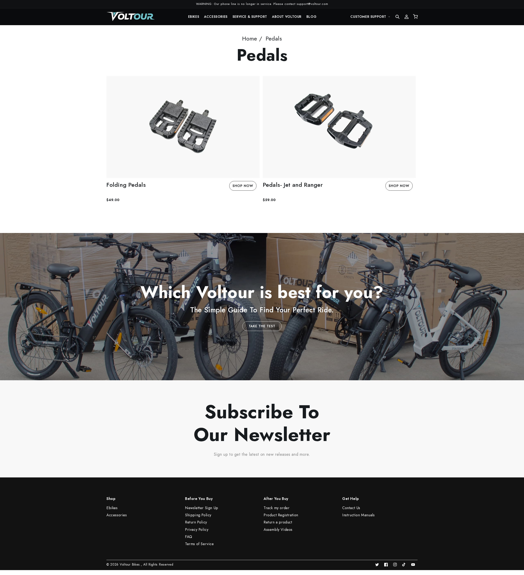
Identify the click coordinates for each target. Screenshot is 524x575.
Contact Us (351, 508)
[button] (397, 16)
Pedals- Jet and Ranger (293, 184)
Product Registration (281, 515)
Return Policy (196, 522)
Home (249, 38)
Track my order (276, 508)
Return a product (278, 522)
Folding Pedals (126, 184)
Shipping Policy (198, 515)
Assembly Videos (278, 529)
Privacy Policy (196, 529)
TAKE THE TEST (262, 326)
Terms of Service (199, 544)
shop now (243, 185)
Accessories (116, 515)
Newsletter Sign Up (201, 508)
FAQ (188, 536)
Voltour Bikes (130, 564)
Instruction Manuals (358, 515)
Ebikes (112, 508)
